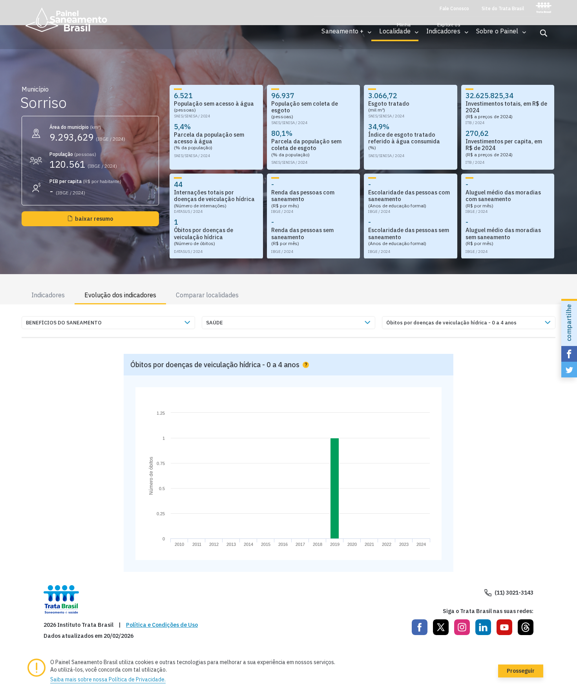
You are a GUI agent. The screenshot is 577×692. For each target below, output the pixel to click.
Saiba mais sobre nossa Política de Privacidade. (108, 679)
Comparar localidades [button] (207, 295)
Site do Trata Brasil (503, 8)
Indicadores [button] (48, 295)
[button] (342, 31)
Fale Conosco (454, 8)
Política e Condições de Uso (162, 625)
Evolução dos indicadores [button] (120, 295)
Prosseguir (521, 670)
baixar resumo (94, 218)
